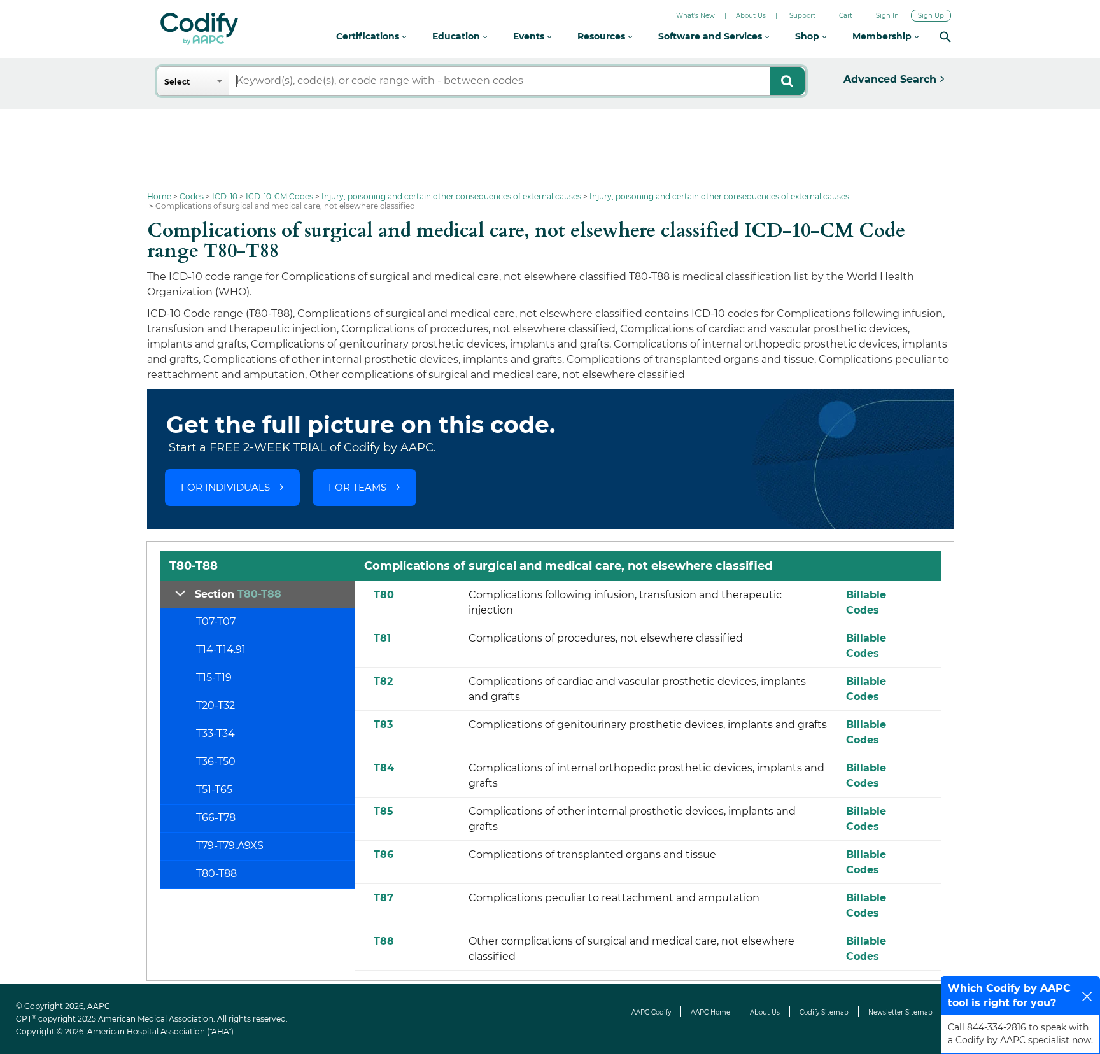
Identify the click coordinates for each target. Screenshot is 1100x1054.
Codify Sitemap (824, 1012)
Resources (602, 36)
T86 (383, 854)
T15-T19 (214, 677)
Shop (808, 36)
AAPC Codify (651, 1012)
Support (802, 15)
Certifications (369, 36)
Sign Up (931, 15)
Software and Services (711, 36)
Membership (883, 36)
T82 (383, 681)
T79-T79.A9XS (230, 846)
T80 (384, 595)
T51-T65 (214, 789)
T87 (383, 898)
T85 (383, 811)
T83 (383, 725)
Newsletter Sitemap (900, 1012)
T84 (384, 768)
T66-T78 (216, 818)
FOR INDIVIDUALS (225, 487)
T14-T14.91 (221, 649)
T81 (382, 638)
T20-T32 (215, 705)
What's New (695, 15)
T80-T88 (216, 874)
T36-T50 (216, 761)
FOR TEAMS (357, 487)
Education (457, 36)
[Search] (945, 37)
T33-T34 (215, 733)
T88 (384, 941)
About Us (751, 15)
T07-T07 (216, 621)
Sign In (887, 15)
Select (177, 82)
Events (530, 36)
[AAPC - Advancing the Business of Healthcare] (199, 29)
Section (238, 594)
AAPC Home (710, 1012)
